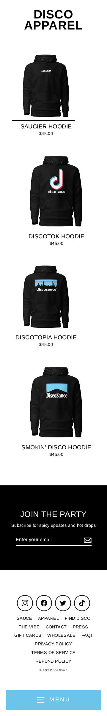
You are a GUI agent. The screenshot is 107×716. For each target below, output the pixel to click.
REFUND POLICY (53, 661)
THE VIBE (29, 627)
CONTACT (56, 627)
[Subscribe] (87, 540)
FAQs (87, 635)
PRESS (80, 627)
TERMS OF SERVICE (53, 652)
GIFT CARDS (27, 635)
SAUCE (24, 618)
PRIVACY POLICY (53, 644)
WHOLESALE (61, 635)
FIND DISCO (77, 618)
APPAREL (48, 618)
